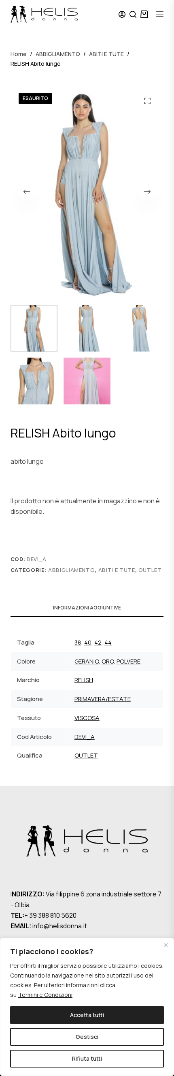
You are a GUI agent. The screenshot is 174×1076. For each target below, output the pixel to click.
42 (98, 642)
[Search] (132, 14)
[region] (87, 1007)
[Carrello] (144, 14)
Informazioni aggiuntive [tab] (87, 607)
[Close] (165, 945)
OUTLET (150, 570)
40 (87, 642)
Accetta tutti (87, 1015)
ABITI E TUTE (116, 570)
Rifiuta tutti (87, 1058)
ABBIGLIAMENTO (71, 570)
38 (77, 642)
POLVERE (128, 661)
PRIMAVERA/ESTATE (102, 699)
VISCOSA (87, 718)
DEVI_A (84, 737)
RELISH (83, 680)
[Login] (122, 14)
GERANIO (86, 661)
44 (108, 642)
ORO (108, 661)
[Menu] (159, 14)
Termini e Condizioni (45, 995)
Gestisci (87, 1036)
